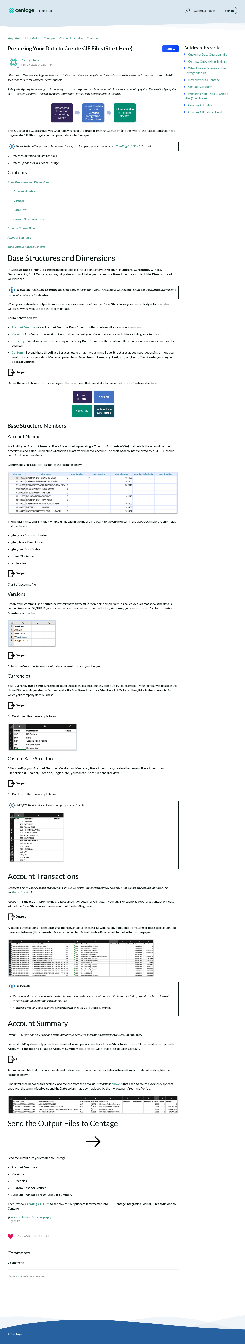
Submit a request (205, 10)
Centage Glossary (200, 86)
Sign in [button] (229, 10)
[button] (186, 10)
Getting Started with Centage (78, 38)
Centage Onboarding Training (207, 61)
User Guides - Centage (40, 38)
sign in (19, 1276)
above (116, 1084)
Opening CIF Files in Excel (205, 112)
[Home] (22, 10)
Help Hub (14, 38)
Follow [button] (170, 48)
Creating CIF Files (200, 105)
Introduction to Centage (204, 79)
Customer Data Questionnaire (207, 54)
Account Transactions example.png (31, 1217)
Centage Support (32, 60)
